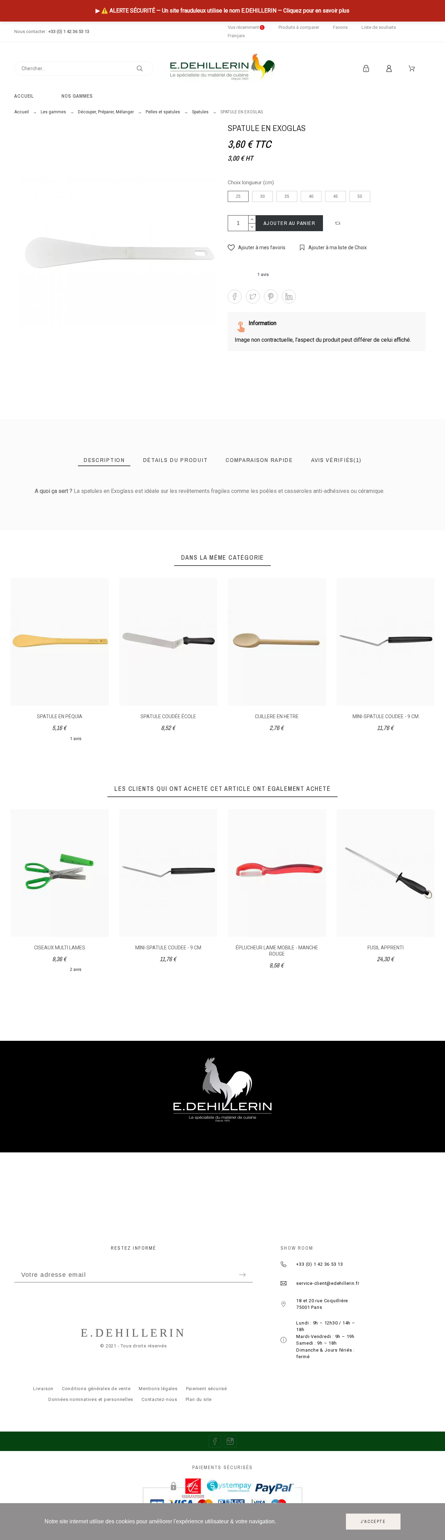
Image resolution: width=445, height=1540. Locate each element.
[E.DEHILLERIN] (222, 68)
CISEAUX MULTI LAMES (59, 947)
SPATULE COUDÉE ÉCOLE (168, 716)
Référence (48, 506)
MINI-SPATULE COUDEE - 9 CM (386, 716)
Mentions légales (158, 1388)
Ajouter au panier (290, 223)
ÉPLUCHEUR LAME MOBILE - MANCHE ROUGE (277, 951)
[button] (338, 223)
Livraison (43, 1388)
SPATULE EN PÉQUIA (59, 716)
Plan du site (199, 1399)
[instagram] (230, 1441)
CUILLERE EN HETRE (277, 716)
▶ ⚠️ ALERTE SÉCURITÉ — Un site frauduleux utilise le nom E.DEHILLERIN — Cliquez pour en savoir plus (222, 10)
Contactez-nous (159, 1399)
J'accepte (373, 1521)
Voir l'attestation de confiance (373, 501)
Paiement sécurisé (206, 1388)
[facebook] (215, 1441)
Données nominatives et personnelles (90, 1399)
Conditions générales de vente (96, 1388)
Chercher (144, 68)
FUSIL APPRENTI (385, 947)
